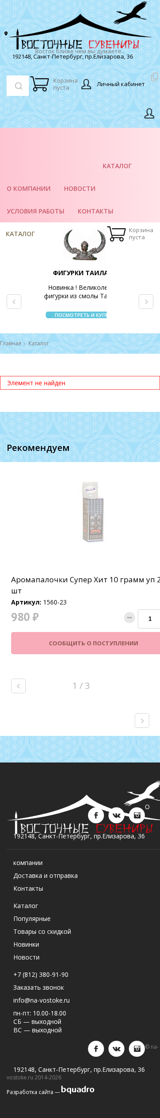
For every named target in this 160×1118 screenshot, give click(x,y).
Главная (10, 343)
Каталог (20, 233)
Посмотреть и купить (85, 315)
